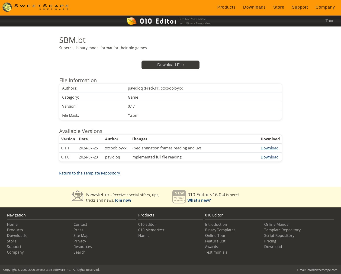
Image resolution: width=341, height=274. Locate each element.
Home (12, 224)
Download (270, 148)
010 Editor (147, 224)
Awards (211, 246)
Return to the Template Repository (89, 173)
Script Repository (279, 235)
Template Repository (282, 229)
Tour (329, 21)
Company (325, 7)
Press (78, 229)
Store (278, 7)
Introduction (216, 224)
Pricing (270, 241)
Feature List (215, 241)
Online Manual (277, 224)
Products (226, 7)
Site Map (81, 235)
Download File (170, 64)
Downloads (254, 7)
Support (300, 7)
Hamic (143, 235)
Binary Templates (220, 229)
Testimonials (216, 252)
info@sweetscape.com (322, 270)
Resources (83, 246)
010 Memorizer (151, 229)
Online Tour (215, 235)
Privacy (80, 241)
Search (80, 252)
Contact (80, 224)
